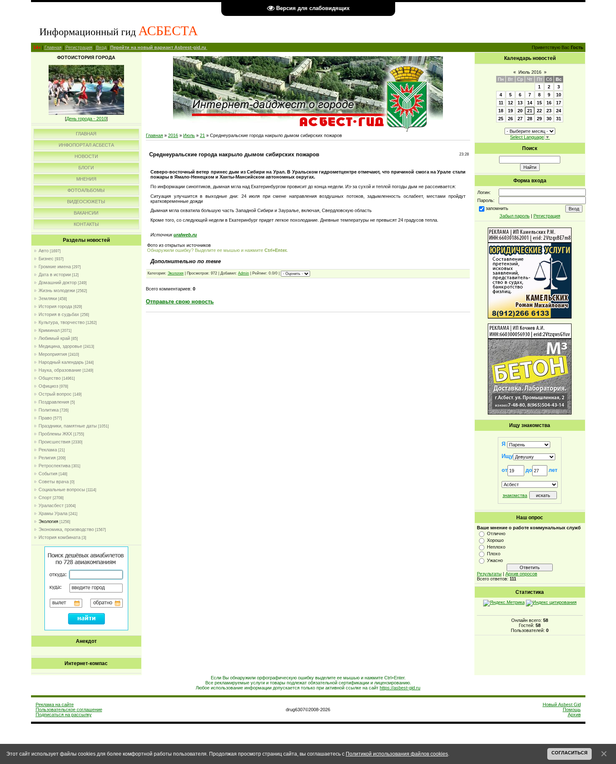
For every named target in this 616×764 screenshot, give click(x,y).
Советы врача (54, 481)
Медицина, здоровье (60, 346)
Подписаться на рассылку (64, 714)
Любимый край (54, 338)
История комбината (59, 537)
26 (510, 118)
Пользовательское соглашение (69, 709)
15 (539, 102)
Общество (50, 378)
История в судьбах (59, 314)
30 (548, 118)
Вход (101, 47)
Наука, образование (60, 370)
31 (558, 118)
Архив (574, 714)
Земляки (48, 298)
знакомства (514, 495)
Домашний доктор (58, 282)
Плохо (493, 553)
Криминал (49, 330)
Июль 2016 (529, 72)
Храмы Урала (53, 513)
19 (510, 110)
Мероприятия (53, 354)
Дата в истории (55, 274)
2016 (173, 135)
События (48, 473)
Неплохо (496, 546)
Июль (189, 135)
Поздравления (54, 401)
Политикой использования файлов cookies (397, 753)
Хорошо (495, 540)
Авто (44, 250)
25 (500, 118)
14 (529, 102)
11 (501, 102)
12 (510, 102)
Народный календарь (61, 362)
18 (500, 110)
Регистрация (78, 47)
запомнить (497, 208)
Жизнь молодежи (57, 290)
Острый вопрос (55, 393)
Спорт (45, 497)
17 (558, 102)
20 (520, 110)
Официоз (48, 385)
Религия (47, 457)
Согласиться (569, 752)
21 (202, 135)
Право (45, 417)
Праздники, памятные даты (68, 425)
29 (539, 118)
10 (558, 94)
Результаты (489, 573)
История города (55, 306)
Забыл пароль (515, 215)
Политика (49, 409)
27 (520, 118)
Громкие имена (55, 266)
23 (548, 110)
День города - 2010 (86, 118)
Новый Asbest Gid (562, 704)
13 (520, 102)
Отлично (496, 533)
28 (529, 118)
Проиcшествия (54, 441)
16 (548, 102)
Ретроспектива (54, 465)
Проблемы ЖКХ (55, 433)
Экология (48, 521)
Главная (53, 47)
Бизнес (46, 258)
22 (539, 110)
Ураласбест (51, 505)
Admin (243, 273)
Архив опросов (521, 573)
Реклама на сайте (55, 704)
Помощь (572, 709)
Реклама (48, 449)
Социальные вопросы (62, 489)
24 (558, 110)
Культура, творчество (62, 322)
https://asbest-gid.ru (400, 687)
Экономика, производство (66, 529)
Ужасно (495, 560)
